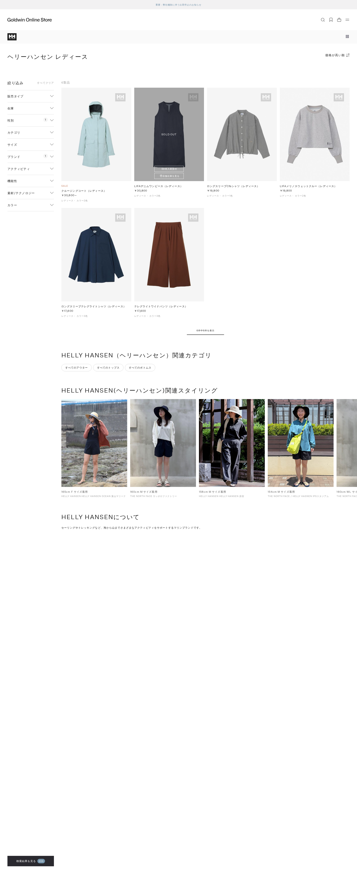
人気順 (322, 70)
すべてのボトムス (140, 367)
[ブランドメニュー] (347, 36)
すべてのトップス (108, 367)
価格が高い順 (335, 55)
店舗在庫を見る (171, 175)
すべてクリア (45, 83)
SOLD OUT (169, 134)
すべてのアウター (76, 367)
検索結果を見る (30, 861)
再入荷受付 (171, 168)
